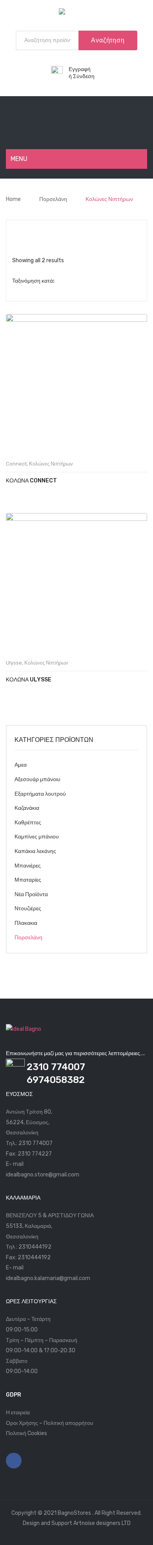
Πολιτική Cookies (26, 1433)
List (31, 232)
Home (13, 199)
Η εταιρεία (18, 1412)
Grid (18, 232)
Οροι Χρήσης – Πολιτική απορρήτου (49, 1423)
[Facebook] (14, 1460)
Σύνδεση (84, 76)
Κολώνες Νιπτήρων (51, 464)
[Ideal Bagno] (76, 13)
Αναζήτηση (107, 40)
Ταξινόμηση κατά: (33, 281)
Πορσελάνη (53, 199)
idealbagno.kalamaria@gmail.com (48, 1278)
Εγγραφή (80, 69)
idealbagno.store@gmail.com (42, 1174)
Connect (16, 464)
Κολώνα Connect (31, 480)
